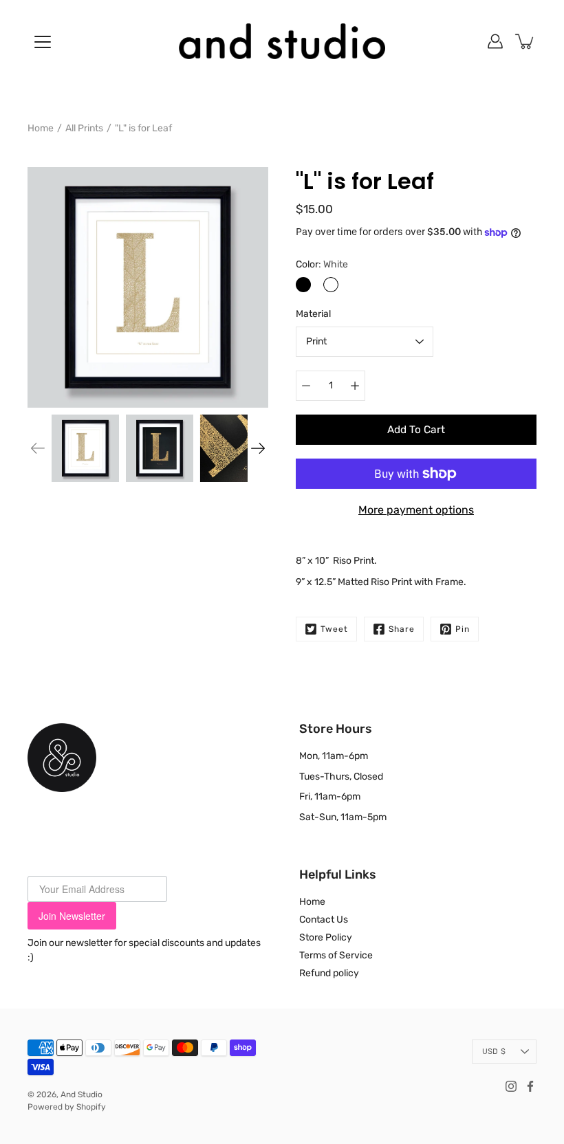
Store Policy (325, 937)
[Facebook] (530, 1086)
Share (402, 629)
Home (41, 128)
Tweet (334, 629)
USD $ (494, 1051)
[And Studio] (282, 41)
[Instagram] (511, 1086)
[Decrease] (306, 386)
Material (313, 314)
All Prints (84, 128)
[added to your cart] (525, 41)
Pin (462, 629)
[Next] (258, 448)
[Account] (495, 41)
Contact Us (323, 919)
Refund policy (329, 973)
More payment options (416, 509)
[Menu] (43, 42)
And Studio (81, 1094)
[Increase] (355, 386)
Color (322, 264)
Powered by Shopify (67, 1107)
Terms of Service (336, 955)
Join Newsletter (72, 916)
